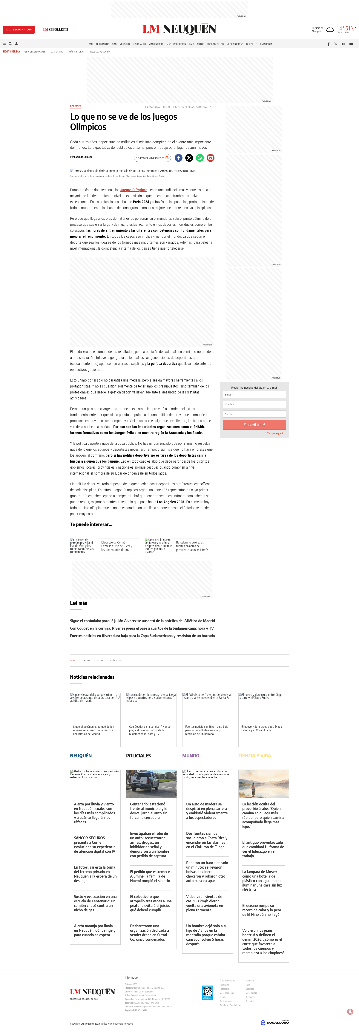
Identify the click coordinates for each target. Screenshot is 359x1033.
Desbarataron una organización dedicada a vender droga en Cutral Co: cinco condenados (149, 932)
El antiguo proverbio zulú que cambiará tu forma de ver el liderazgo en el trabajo (263, 849)
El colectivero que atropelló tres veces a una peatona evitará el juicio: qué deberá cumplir (151, 903)
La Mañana (152, 107)
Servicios (250, 1001)
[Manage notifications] (350, 1012)
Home (90, 44)
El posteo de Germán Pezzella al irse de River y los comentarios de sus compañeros (116, 548)
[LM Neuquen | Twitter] (336, 44)
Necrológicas (235, 44)
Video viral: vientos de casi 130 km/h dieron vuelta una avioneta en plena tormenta (204, 903)
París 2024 (115, 660)
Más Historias (77, 51)
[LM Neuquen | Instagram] (344, 44)
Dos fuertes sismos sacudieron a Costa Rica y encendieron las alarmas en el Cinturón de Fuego (206, 840)
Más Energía (156, 44)
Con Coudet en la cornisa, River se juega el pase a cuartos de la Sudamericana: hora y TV (142, 628)
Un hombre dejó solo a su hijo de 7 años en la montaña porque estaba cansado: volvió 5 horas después (206, 934)
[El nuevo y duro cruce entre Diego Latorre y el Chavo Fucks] (264, 707)
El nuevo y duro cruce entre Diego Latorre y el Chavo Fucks (261, 728)
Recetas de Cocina (100, 51)
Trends (223, 997)
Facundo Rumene (83, 156)
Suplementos (225, 1001)
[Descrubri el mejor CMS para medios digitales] (275, 1026)
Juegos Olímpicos (173, 107)
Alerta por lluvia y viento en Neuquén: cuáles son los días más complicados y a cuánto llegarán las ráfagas (94, 813)
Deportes (251, 44)
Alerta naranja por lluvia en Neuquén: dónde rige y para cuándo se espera (94, 930)
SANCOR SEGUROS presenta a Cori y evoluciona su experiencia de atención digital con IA (94, 844)
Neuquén (124, 44)
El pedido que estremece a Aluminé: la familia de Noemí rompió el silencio (151, 876)
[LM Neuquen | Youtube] (351, 44)
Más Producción (176, 44)
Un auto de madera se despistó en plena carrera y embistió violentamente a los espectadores (207, 811)
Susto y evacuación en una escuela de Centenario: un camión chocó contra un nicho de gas (95, 903)
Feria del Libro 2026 (34, 51)
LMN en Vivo (56, 51)
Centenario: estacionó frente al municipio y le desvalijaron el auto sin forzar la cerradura (148, 811)
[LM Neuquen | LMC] (55, 30)
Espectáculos (215, 44)
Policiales (139, 44)
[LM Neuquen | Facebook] (329, 44)
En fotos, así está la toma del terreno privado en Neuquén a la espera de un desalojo (95, 874)
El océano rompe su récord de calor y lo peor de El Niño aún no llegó (261, 910)
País (191, 44)
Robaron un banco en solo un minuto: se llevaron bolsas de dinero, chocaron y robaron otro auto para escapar (207, 871)
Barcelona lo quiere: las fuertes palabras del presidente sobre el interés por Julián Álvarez (192, 548)
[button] (4, 43)
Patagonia (266, 44)
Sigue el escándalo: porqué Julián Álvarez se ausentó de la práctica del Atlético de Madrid (142, 620)
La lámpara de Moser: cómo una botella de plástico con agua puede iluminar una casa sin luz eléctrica (262, 880)
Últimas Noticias (106, 44)
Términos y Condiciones (230, 1005)
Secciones (250, 997)
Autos (200, 44)
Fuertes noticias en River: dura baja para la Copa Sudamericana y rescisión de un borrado (142, 635)
